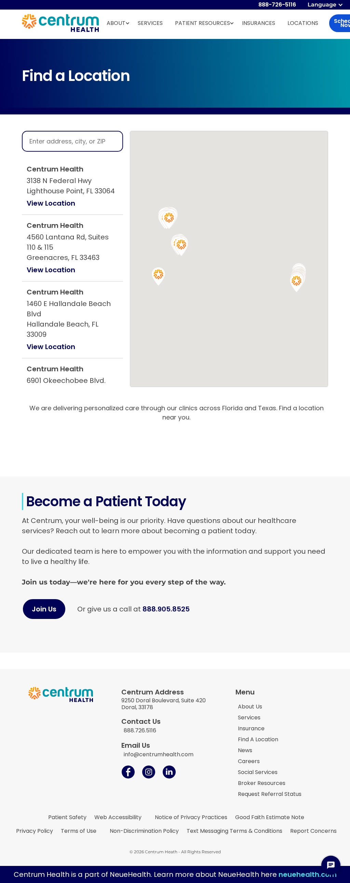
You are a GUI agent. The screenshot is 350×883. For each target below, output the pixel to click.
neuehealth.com (308, 874)
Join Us (44, 609)
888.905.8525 (166, 609)
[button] (326, 5)
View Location (51, 203)
